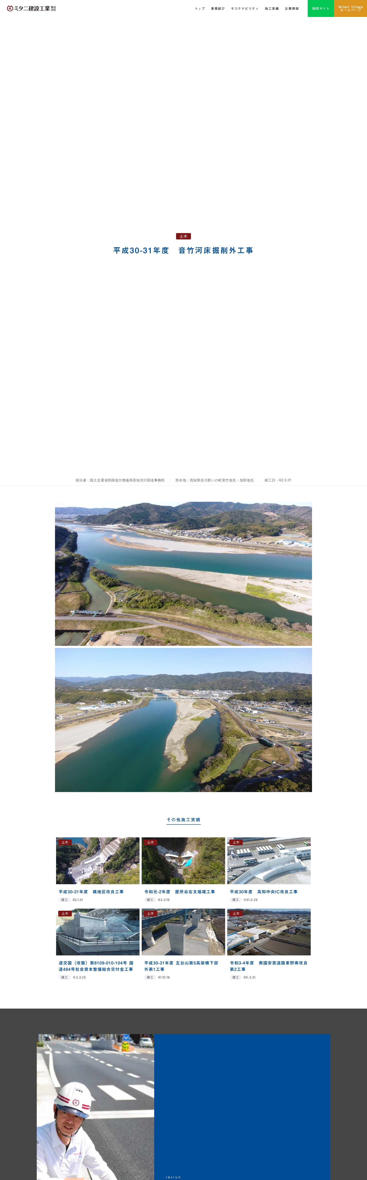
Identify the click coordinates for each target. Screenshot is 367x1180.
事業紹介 (218, 8)
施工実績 (272, 8)
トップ (200, 8)
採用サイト (321, 8)
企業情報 (292, 8)
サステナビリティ (245, 8)
